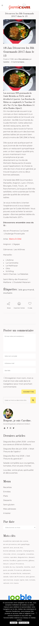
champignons (28, 551)
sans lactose (8, 580)
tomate (32, 580)
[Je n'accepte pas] (36, 613)
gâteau (31, 560)
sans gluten (30, 577)
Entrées (7, 492)
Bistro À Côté (15, 239)
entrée (6, 560)
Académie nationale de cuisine (15, 541)
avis (11, 547)
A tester (7, 513)
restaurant (26, 573)
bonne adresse (9, 551)
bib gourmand (26, 290)
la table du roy (9, 567)
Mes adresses (23, 59)
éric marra (14, 583)
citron (13, 554)
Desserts (7, 500)
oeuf (33, 567)
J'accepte (14, 623)
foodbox (13, 560)
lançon (6, 564)
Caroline (6, 62)
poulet (10, 570)
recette (6, 573)
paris (5, 570)
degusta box (23, 557)
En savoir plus (23, 623)
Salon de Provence (17, 577)
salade (6, 577)
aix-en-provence (10, 544)
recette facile (15, 573)
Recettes (7, 487)
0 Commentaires (17, 62)
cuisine (6, 557)
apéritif (6, 547)
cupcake (13, 557)
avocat (16, 547)
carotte (19, 551)
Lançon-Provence (17, 564)
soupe (16, 580)
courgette (21, 554)
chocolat (6, 554)
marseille (19, 567)
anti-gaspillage (24, 544)
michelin (7, 293)
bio (21, 547)
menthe (27, 567)
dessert (32, 557)
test (26, 580)
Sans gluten (9, 504)
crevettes (30, 554)
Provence (18, 570)
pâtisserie (27, 570)
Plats (5, 496)
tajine (22, 580)
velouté (6, 583)
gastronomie (22, 560)
